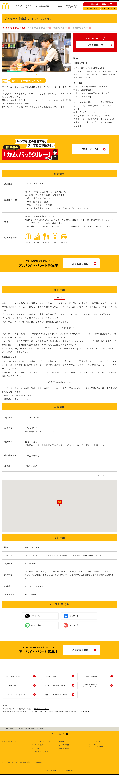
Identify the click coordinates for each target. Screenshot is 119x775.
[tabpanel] (36, 52)
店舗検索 (61, 741)
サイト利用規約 (38, 762)
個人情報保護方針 (25, 762)
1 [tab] (36, 74)
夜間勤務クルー (80, 28)
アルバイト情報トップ (9, 741)
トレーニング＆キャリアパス (71, 6)
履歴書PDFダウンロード (41, 709)
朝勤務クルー (60, 28)
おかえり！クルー (12, 28)
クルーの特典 (57, 6)
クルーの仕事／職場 (41, 6)
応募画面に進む (95, 45)
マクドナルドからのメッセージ (23, 6)
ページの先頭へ (58, 734)
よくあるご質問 (92, 8)
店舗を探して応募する (100, 4)
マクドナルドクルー (37, 28)
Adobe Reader (85, 711)
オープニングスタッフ (94, 741)
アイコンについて (104, 476)
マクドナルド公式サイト (9, 762)
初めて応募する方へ (108, 8)
